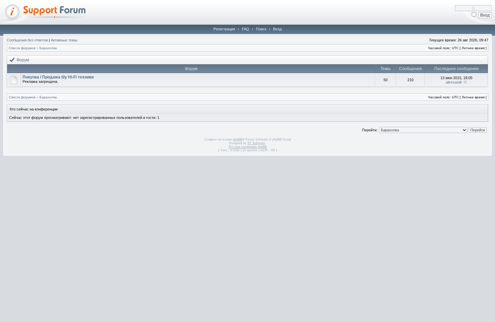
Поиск (261, 29)
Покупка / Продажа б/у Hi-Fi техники (58, 77)
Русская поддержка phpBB (248, 147)
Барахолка (48, 48)
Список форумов (22, 48)
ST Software (256, 143)
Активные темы (64, 40)
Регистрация (224, 29)
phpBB (237, 139)
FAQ (245, 29)
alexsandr (454, 82)
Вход (277, 29)
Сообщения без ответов (27, 40)
